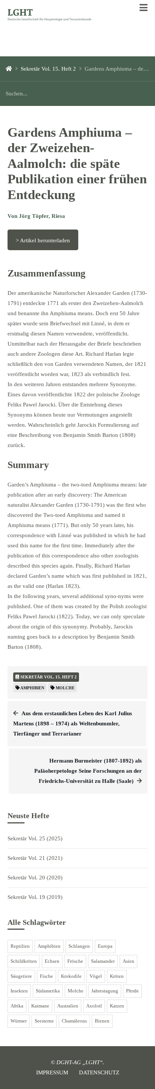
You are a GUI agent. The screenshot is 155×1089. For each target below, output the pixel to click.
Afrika (17, 1006)
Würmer (19, 1021)
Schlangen (79, 946)
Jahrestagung (104, 991)
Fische (46, 976)
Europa (105, 946)
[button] (143, 8)
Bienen (102, 1021)
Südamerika (48, 991)
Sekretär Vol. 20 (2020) (35, 878)
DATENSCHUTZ (99, 1072)
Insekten (19, 991)
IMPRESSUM (52, 1072)
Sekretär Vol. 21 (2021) (35, 858)
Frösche (75, 961)
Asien (128, 961)
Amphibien (49, 946)
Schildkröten (24, 961)
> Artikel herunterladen (43, 240)
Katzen (117, 1006)
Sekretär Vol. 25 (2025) (35, 838)
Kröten (117, 976)
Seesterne (44, 1021)
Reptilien (20, 946)
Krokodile (71, 976)
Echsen (52, 961)
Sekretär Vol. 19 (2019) (35, 897)
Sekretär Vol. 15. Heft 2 (48, 69)
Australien (67, 1006)
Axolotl (94, 1006)
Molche (76, 991)
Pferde (132, 991)
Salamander (103, 961)
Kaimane (40, 1006)
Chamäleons (74, 1021)
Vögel (96, 976)
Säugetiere (21, 976)
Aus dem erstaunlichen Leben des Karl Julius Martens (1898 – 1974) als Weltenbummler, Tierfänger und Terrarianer (72, 723)
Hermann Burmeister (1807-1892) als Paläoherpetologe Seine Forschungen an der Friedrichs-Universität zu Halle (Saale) (88, 771)
